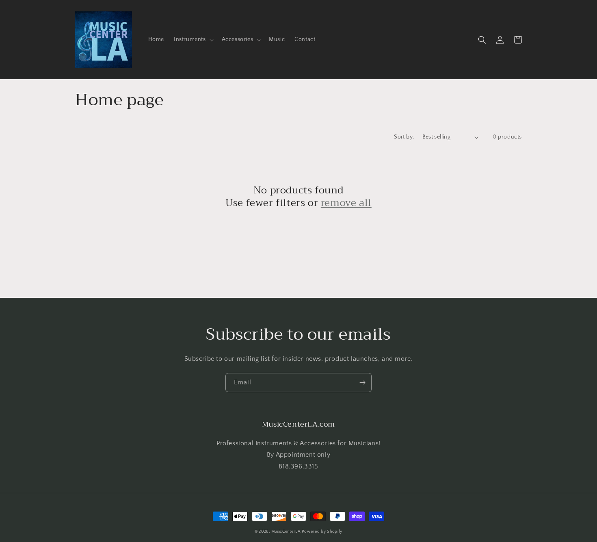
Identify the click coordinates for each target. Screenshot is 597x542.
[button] (193, 39)
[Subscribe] (362, 382)
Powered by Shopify (322, 531)
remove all (346, 203)
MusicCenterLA (286, 531)
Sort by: (404, 137)
